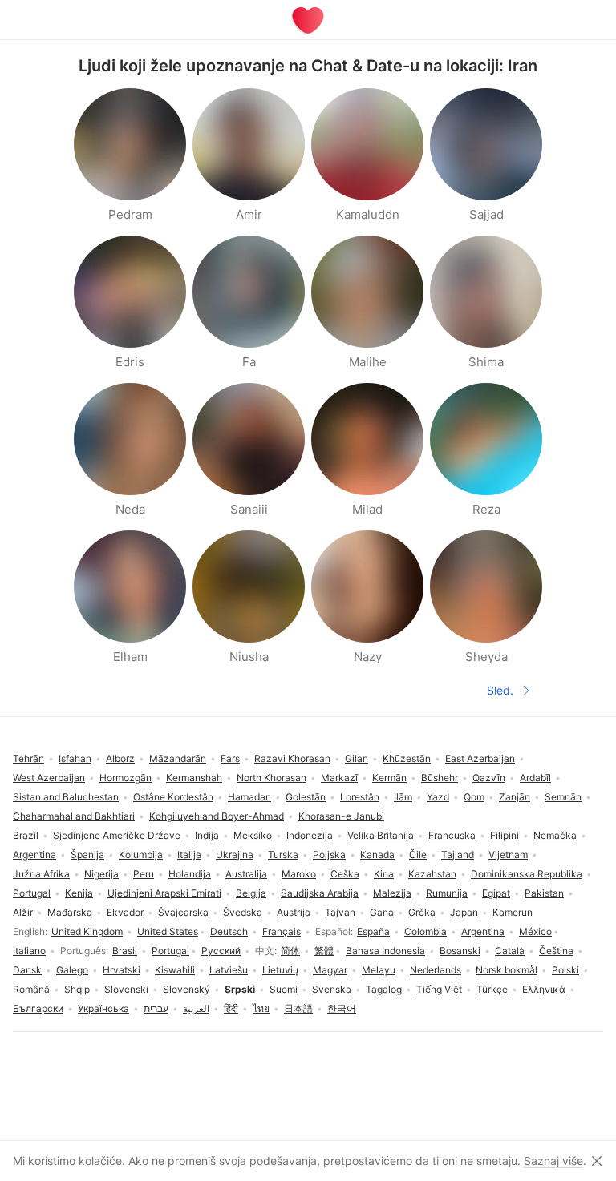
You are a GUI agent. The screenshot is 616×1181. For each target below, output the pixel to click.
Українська (103, 1008)
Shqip (77, 989)
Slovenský (186, 989)
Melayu (378, 970)
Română (31, 989)
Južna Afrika (41, 874)
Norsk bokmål (506, 970)
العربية (196, 1008)
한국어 (341, 1008)
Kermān (389, 778)
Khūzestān (407, 758)
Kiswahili (175, 970)
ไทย (261, 1008)
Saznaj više (553, 1160)
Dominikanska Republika (526, 874)
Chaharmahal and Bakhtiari (74, 816)
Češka (344, 874)
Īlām (403, 797)
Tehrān (28, 758)
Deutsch (229, 931)
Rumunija (447, 893)
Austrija (293, 912)
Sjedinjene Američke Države (116, 835)
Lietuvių (280, 970)
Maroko (299, 874)
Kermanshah (194, 778)
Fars (230, 758)
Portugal (170, 951)
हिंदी (231, 1008)
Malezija (392, 893)
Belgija (251, 893)
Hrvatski (121, 970)
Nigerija (101, 874)
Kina (384, 874)
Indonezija (309, 835)
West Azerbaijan (49, 778)
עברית (156, 1008)
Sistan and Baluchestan (66, 797)
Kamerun (512, 912)
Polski (565, 970)
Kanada (377, 854)
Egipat (496, 893)
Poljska (329, 854)
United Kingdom (87, 931)
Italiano (29, 951)
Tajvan (340, 912)
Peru (143, 874)
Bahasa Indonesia (385, 951)
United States (167, 931)
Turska (283, 854)
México (535, 931)
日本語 (298, 1008)
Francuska (452, 835)
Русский (221, 951)
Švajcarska (183, 912)
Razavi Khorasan (292, 758)
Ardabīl (535, 778)
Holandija (189, 874)
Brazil (25, 835)
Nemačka (555, 835)
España (373, 931)
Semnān (563, 797)
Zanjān (514, 797)
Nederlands (435, 970)
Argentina (483, 931)
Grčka (422, 912)
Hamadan (249, 797)
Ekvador (125, 912)
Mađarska (69, 912)
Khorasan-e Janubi (341, 816)
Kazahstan (432, 874)
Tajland (457, 854)
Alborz (120, 758)
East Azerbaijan (480, 758)
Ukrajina (234, 854)
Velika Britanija (380, 835)
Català (510, 951)
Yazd (438, 797)
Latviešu (228, 970)
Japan (464, 912)
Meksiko (252, 835)
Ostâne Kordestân (173, 797)
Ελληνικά (543, 989)
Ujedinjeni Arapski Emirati (164, 893)
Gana (382, 912)
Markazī (339, 778)
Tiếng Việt (439, 989)
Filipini (504, 835)
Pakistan (544, 893)
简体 (290, 951)
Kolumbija (141, 854)
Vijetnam (508, 854)
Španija (87, 854)
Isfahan (75, 758)
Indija (207, 835)
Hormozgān (125, 778)
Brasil (124, 951)
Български (38, 1008)
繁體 (324, 951)
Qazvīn (488, 778)
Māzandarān (177, 758)
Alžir (23, 912)
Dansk (27, 970)
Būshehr (439, 778)
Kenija (79, 893)
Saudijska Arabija (320, 893)
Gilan (356, 758)
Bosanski (460, 951)
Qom (474, 797)
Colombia (425, 931)
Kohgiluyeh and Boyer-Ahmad (216, 816)
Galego (72, 970)
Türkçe (492, 989)
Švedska (242, 912)
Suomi (284, 989)
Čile (418, 854)
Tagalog (384, 989)
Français (281, 931)
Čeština (556, 951)
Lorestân (359, 797)
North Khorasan (271, 778)
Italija (189, 854)
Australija (246, 874)
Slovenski (126, 989)
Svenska (331, 989)
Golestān (306, 797)
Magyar (330, 970)
